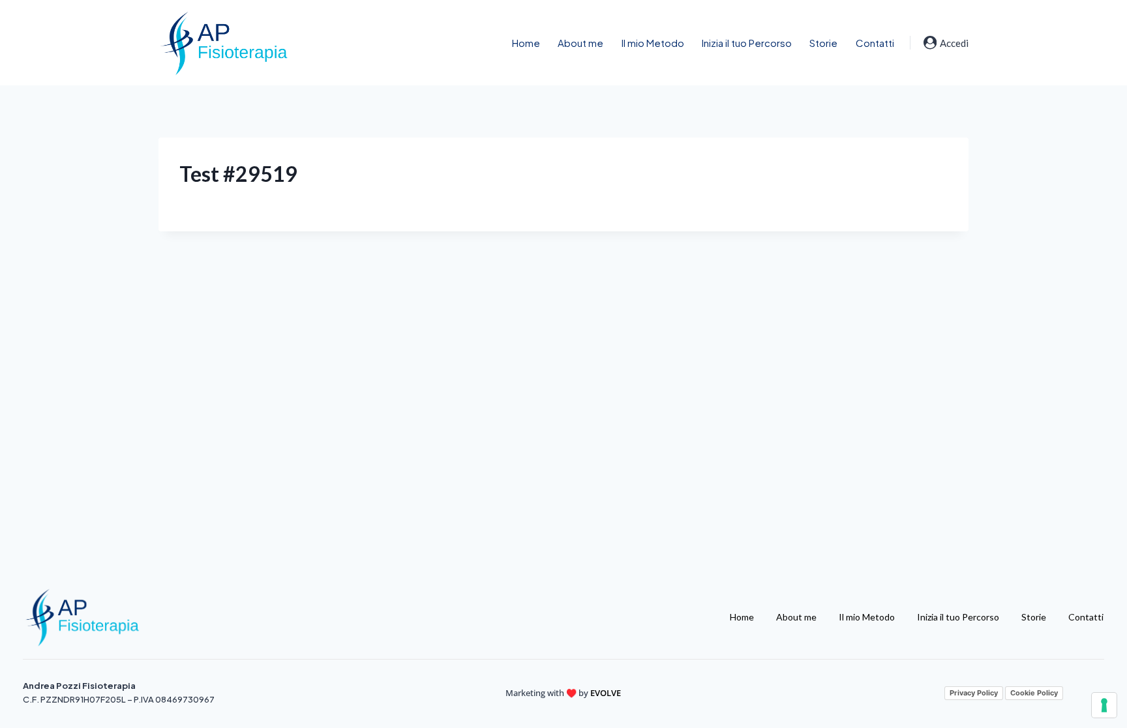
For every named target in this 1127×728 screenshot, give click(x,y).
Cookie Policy (1034, 692)
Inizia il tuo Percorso (747, 42)
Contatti (875, 42)
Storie (823, 42)
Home (526, 42)
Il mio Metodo (653, 42)
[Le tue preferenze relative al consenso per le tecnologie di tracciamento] (1104, 705)
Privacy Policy (974, 692)
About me (580, 42)
